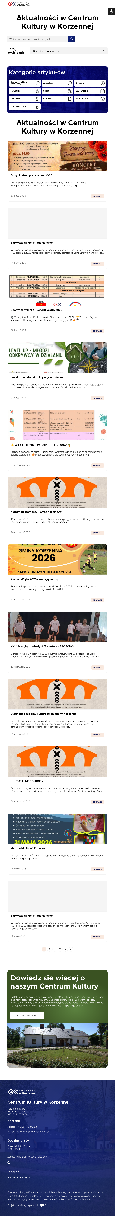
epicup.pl (33, 1205)
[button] (105, 14)
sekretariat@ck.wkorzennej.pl (32, 1131)
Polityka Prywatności (19, 1177)
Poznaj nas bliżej (27, 1015)
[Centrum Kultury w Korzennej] (21, 1092)
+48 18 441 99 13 (26, 1126)
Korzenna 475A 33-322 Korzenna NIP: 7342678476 (17, 1111)
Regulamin (13, 1171)
